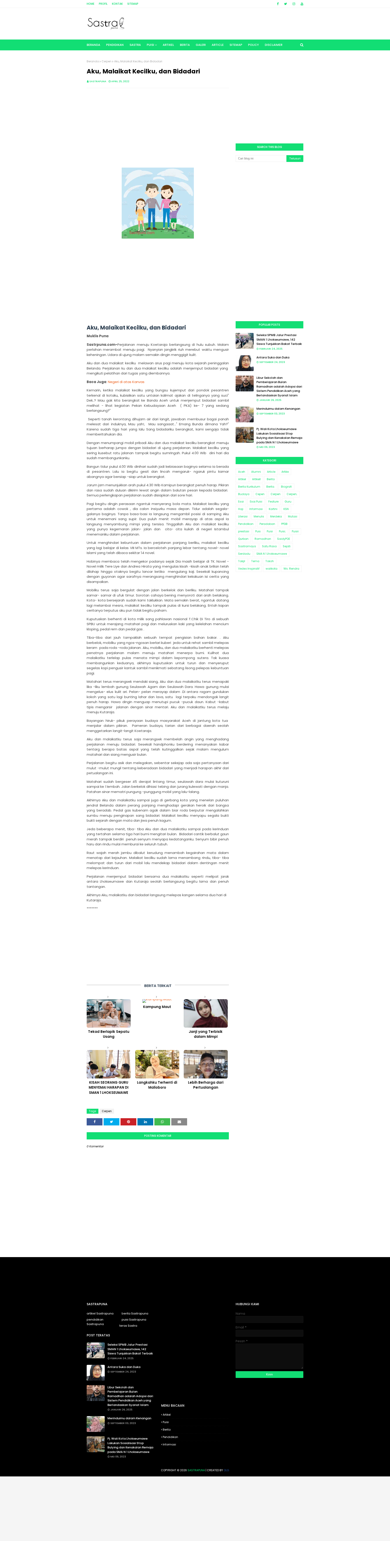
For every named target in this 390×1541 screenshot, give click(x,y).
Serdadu (244, 554)
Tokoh (269, 561)
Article (271, 472)
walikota (271, 569)
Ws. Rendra (291, 569)
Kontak (117, 4)
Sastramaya (247, 546)
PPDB (284, 524)
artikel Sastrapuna (100, 1313)
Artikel (242, 479)
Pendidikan (245, 524)
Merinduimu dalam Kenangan (278, 409)
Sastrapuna (97, 81)
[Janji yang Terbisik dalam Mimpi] (206, 1013)
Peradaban (267, 524)
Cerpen (106, 61)
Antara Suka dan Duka (272, 357)
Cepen (260, 494)
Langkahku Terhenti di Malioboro (157, 1085)
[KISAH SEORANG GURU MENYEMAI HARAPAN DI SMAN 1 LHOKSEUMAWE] (109, 1064)
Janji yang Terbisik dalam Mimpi (206, 1034)
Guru (288, 501)
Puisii (295, 531)
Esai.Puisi (256, 501)
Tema (255, 561)
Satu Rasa (269, 546)
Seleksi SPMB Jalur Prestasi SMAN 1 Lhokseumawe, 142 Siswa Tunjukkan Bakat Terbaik (279, 339)
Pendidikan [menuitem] (115, 45)
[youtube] (301, 4)
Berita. (270, 487)
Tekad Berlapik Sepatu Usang (108, 1034)
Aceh (241, 472)
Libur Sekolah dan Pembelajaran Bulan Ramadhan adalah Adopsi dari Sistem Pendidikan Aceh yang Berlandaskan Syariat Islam (279, 387)
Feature (273, 501)
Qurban (243, 539)
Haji (240, 509)
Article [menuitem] (218, 45)
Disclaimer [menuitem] (273, 45)
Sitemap (132, 4)
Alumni (256, 472)
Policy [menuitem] (253, 45)
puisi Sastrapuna (134, 1319)
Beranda (93, 61)
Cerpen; (292, 494)
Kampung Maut (157, 1006)
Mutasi (292, 516)
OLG (226, 1470)
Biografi (286, 487)
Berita (271, 479)
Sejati (286, 546)
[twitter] (286, 4)
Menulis (259, 516)
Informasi (256, 509)
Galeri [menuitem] (201, 45)
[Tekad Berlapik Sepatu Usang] (109, 1013)
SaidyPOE (283, 539)
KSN (286, 509)
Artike (285, 472)
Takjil (241, 561)
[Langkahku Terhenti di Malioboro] (157, 1064)
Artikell (256, 479)
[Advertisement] (158, 124)
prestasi (243, 531)
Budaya (243, 494)
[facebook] (277, 4)
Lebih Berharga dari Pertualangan (205, 1085)
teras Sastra (128, 1326)
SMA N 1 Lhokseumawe (271, 554)
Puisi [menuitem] (150, 45)
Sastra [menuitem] (135, 45)
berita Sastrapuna (135, 1313)
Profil (103, 4)
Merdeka (276, 516)
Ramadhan (263, 539)
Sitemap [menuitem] (236, 45)
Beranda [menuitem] (93, 45)
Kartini (273, 509)
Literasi (243, 516)
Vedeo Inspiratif (249, 569)
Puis (258, 531)
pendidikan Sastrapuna (95, 1321)
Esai (241, 501)
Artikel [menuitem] (168, 45)
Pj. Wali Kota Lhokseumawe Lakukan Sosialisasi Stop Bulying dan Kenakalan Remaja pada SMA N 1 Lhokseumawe (279, 435)
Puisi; (282, 531)
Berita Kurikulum (249, 487)
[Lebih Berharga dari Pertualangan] (206, 1064)
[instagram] (294, 4)
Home (90, 4)
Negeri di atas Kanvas (126, 381)
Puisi (270, 531)
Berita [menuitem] (185, 45)
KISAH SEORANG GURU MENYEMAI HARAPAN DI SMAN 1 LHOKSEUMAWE (108, 1087)
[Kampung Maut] (157, 1001)
